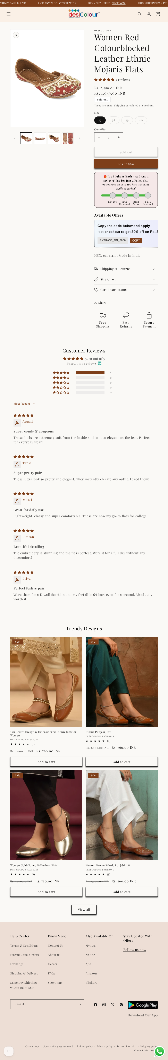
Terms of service (126, 1046)
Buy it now (126, 164)
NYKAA (90, 955)
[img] (24, 415)
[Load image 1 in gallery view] (26, 138)
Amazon (91, 973)
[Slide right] (79, 138)
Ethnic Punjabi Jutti (98, 732)
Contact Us (55, 945)
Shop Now (119, 3)
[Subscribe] (79, 1004)
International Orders (24, 955)
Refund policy (85, 1046)
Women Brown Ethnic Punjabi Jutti (108, 865)
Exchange (17, 964)
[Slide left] (14, 138)
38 (115, 121)
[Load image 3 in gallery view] (54, 138)
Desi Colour (42, 1046)
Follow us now (134, 949)
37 (102, 121)
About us (54, 955)
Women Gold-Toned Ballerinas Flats (34, 865)
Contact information (146, 1050)
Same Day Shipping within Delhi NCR (23, 985)
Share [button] (102, 303)
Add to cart (46, 762)
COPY (136, 240)
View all (84, 910)
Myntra (91, 945)
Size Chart (55, 982)
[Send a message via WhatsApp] (159, 1051)
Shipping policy (149, 1046)
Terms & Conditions (24, 945)
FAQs (51, 973)
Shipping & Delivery (24, 973)
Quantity (100, 129)
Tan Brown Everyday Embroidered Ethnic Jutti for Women (43, 733)
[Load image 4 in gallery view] (68, 138)
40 (143, 121)
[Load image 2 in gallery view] (40, 138)
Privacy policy (105, 1046)
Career (53, 964)
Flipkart (91, 982)
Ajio (88, 964)
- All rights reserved (61, 1046)
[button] (8, 14)
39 (129, 121)
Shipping (119, 105)
